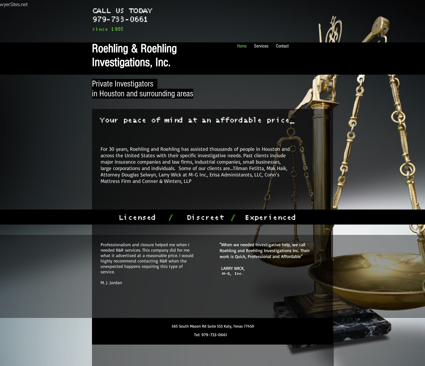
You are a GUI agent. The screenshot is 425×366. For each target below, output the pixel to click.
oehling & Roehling (139, 48)
